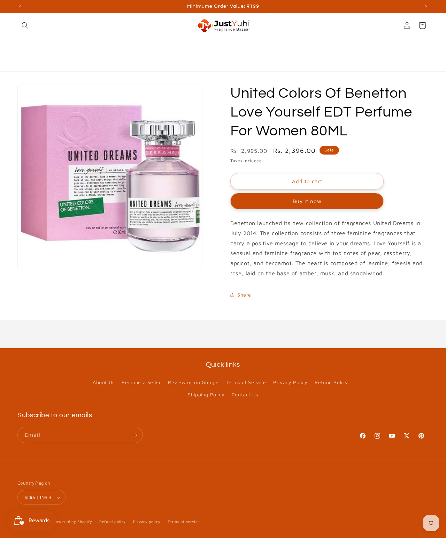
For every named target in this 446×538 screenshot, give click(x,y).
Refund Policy (331, 382)
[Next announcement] (426, 6)
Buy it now (307, 201)
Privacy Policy (290, 382)
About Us (104, 382)
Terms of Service (246, 382)
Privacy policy (147, 521)
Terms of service (184, 521)
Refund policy (112, 521)
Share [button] (244, 295)
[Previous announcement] (20, 6)
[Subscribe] (135, 435)
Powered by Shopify (72, 522)
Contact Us (245, 395)
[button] (25, 25)
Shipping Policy (206, 395)
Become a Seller (141, 382)
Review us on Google (193, 382)
